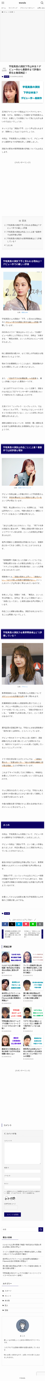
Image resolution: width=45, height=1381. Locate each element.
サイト (6, 1183)
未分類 (7, 76)
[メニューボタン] (3, 3)
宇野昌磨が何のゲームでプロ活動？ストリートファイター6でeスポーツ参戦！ (22, 1274)
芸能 (6, 1310)
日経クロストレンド (24, 488)
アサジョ (25, 687)
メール (7, 1175)
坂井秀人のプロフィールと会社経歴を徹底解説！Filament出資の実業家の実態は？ (21, 1260)
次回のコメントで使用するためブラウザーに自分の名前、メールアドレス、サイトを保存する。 (23, 1192)
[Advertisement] (22, 36)
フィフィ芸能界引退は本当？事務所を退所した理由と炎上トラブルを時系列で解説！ (22, 1253)
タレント (8, 1296)
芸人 (6, 1305)
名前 (6, 1168)
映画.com (25, 312)
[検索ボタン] (42, 3)
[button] (5, 924)
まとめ (10, 245)
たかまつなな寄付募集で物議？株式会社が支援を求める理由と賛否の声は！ (22, 1246)
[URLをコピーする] (40, 924)
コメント (8, 1141)
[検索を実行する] (40, 1229)
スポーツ (8, 1291)
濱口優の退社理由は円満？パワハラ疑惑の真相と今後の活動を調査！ (22, 1267)
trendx (22, 3)
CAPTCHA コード (10, 1204)
